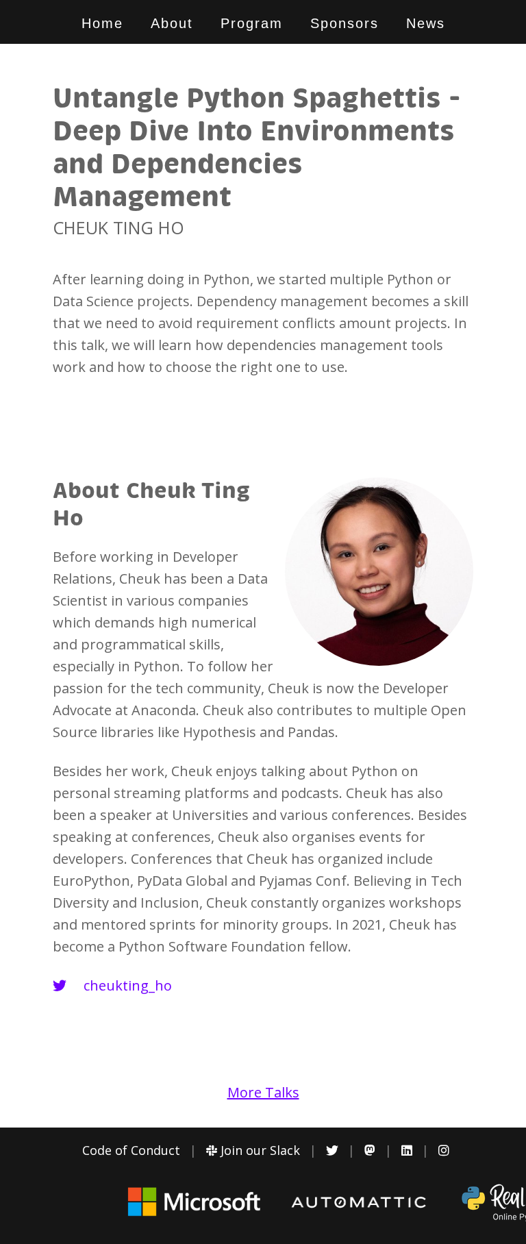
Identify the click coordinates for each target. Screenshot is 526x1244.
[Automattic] (359, 1204)
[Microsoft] (194, 1215)
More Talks (263, 1092)
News (425, 23)
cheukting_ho (126, 985)
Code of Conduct (131, 1150)
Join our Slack (258, 1150)
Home (102, 23)
